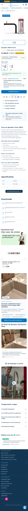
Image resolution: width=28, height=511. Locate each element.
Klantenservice (14, 477)
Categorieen (14, 463)
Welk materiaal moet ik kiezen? (8, 455)
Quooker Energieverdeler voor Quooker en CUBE (11, 262)
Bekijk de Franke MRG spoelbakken (13, 320)
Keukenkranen (4, 469)
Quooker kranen (4, 465)
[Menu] (2, 5)
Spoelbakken (4, 467)
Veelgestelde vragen (5, 479)
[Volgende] (26, 42)
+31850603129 (4, 495)
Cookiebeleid (4, 488)
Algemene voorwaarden (6, 483)
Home (2, 10)
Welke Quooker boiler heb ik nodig (8, 459)
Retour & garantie (5, 485)
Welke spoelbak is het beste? (7, 457)
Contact (14, 491)
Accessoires (3, 473)
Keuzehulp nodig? (14, 450)
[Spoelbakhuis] (14, 5)
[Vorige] (2, 42)
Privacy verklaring (5, 481)
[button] (23, 5)
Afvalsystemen (4, 471)
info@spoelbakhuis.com (6, 493)
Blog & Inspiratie (4, 453)
